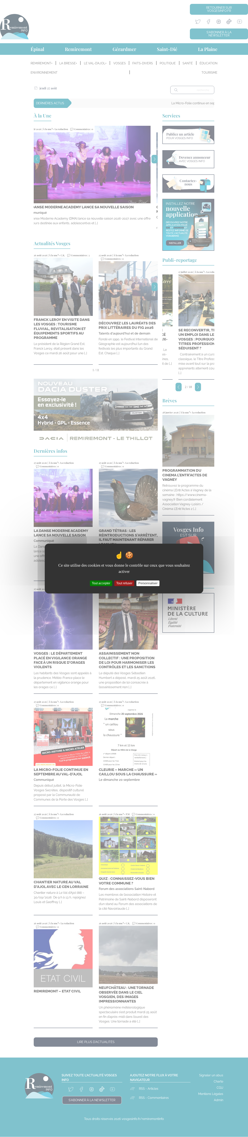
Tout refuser (124, 583)
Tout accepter (101, 583)
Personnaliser (148, 583)
